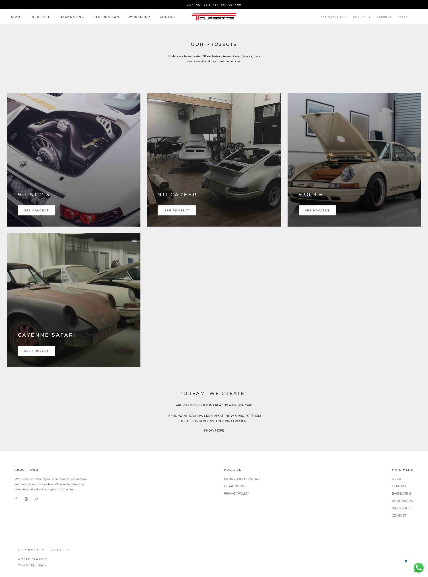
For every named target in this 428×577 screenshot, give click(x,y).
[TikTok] (36, 498)
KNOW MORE (214, 430)
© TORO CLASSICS (33, 559)
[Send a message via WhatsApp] (419, 568)
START (17, 16)
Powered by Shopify (32, 565)
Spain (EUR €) (332, 17)
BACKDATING (72, 16)
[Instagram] (26, 498)
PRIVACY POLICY (236, 493)
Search (404, 17)
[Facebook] (16, 498)
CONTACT (168, 16)
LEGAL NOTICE (235, 486)
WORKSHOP (139, 16)
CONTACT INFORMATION (242, 479)
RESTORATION (106, 16)
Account (384, 17)
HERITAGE (41, 16)
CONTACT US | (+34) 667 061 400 (214, 4)
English (360, 17)
